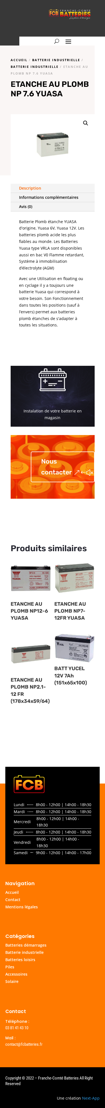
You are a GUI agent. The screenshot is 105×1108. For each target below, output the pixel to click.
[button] (86, 123)
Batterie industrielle (56, 60)
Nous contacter (56, 466)
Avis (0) (25, 206)
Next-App (91, 1098)
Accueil (19, 60)
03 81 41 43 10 (16, 1027)
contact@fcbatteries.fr (24, 1044)
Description (30, 188)
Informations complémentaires (48, 197)
